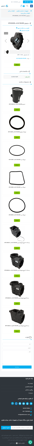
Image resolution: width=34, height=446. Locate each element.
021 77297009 (26, 411)
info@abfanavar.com (24, 415)
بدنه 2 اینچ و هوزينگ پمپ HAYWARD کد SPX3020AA (17, 298)
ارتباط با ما (30, 383)
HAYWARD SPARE (21, 58)
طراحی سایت (21, 443)
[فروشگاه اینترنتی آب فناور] (31, 11)
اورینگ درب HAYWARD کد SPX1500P (17, 159)
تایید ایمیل (5, 428)
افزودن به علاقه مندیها (23, 28)
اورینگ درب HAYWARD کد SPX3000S (17, 215)
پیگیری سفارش (29, 390)
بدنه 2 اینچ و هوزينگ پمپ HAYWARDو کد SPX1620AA (17, 326)
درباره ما (31, 393)
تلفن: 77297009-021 (15, 2)
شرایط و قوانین (29, 387)
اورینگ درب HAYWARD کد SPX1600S (17, 187)
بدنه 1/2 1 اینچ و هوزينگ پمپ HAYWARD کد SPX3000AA (17, 270)
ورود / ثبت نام (28, 2)
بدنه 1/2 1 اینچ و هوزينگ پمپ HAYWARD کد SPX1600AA (17, 242)
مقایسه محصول (25, 30)
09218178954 (26, 408)
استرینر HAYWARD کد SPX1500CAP (17, 104)
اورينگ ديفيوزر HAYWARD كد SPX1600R (17, 132)
